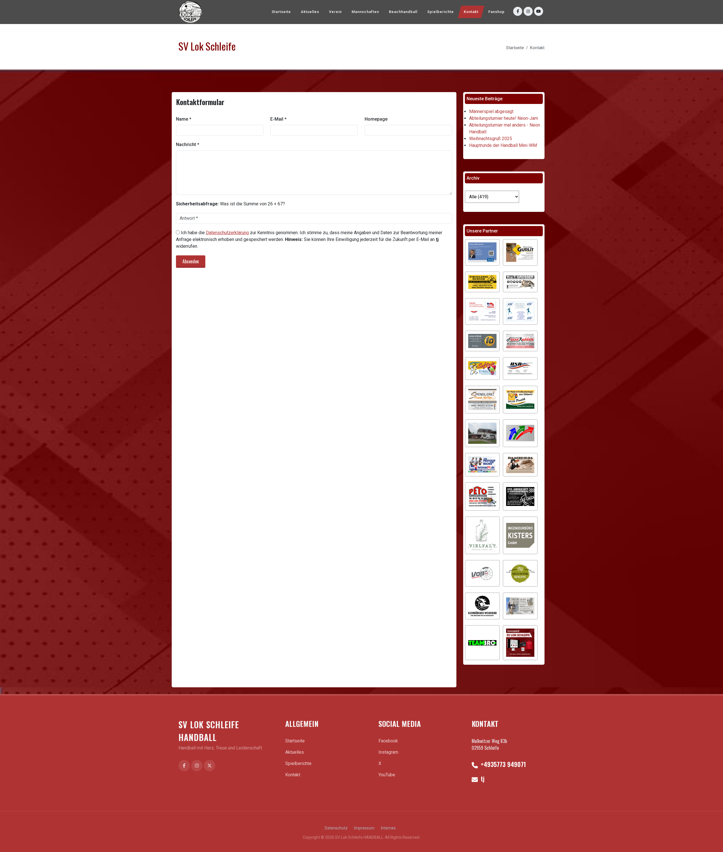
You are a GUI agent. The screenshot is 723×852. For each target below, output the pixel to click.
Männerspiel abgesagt (491, 111)
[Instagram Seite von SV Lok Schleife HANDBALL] (528, 11)
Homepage (376, 119)
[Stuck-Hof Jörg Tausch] (520, 605)
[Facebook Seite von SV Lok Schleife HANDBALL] (517, 11)
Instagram (388, 752)
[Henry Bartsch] (482, 252)
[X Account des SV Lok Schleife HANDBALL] (209, 765)
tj (481, 778)
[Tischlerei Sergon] (482, 282)
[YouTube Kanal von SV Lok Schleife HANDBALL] (538, 11)
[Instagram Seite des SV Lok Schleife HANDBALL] (196, 765)
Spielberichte (298, 763)
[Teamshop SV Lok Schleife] (520, 643)
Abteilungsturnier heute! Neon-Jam (503, 118)
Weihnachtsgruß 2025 (490, 138)
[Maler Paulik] (520, 399)
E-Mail (278, 119)
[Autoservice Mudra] (520, 433)
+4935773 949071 (502, 764)
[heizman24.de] (482, 464)
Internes (388, 828)
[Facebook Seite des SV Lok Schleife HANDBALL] (184, 765)
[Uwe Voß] (482, 573)
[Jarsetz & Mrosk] (482, 341)
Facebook (388, 741)
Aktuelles (294, 752)
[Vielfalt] (482, 535)
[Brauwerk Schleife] (520, 573)
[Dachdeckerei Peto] (482, 497)
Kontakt (537, 47)
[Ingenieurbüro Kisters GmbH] (520, 535)
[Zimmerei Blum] (520, 464)
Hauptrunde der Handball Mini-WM (503, 145)
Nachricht (187, 144)
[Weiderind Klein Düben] (482, 606)
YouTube (386, 774)
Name (183, 119)
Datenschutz (336, 828)
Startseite (515, 47)
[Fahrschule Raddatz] (520, 341)
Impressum (364, 828)
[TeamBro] (482, 642)
